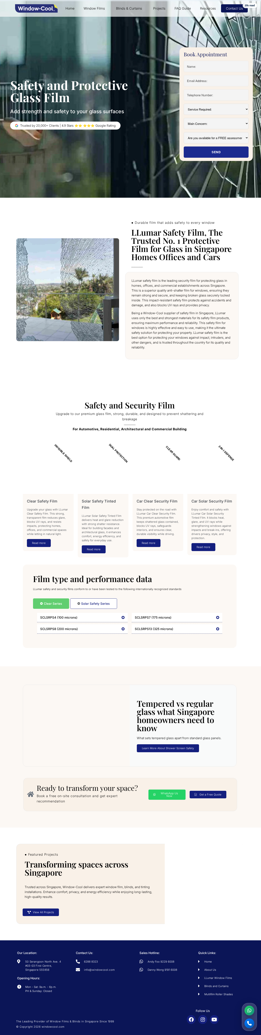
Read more (39, 543)
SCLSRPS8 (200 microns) (59, 629)
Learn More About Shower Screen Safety (168, 748)
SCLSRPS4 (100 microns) (58, 617)
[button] (82, 617)
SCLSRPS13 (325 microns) (154, 629)
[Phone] (249, 1023)
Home (69, 8)
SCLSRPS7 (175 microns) (153, 617)
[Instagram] (202, 1019)
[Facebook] (191, 1019)
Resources (208, 8)
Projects (159, 8)
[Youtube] (214, 1019)
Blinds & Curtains (129, 8)
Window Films (94, 8)
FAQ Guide (183, 8)
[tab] (51, 603)
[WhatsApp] (249, 1010)
